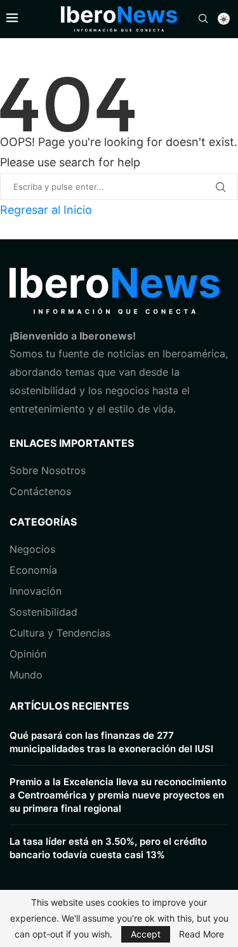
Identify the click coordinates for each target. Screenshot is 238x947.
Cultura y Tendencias (60, 633)
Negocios (32, 549)
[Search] (203, 19)
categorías (43, 522)
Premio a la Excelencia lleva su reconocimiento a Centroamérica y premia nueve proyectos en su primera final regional (118, 795)
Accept (146, 934)
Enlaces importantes (72, 443)
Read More (201, 934)
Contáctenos (40, 491)
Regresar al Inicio (46, 209)
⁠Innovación (36, 591)
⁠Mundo (26, 675)
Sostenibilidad (43, 612)
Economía (33, 570)
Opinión (28, 654)
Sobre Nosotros (48, 470)
